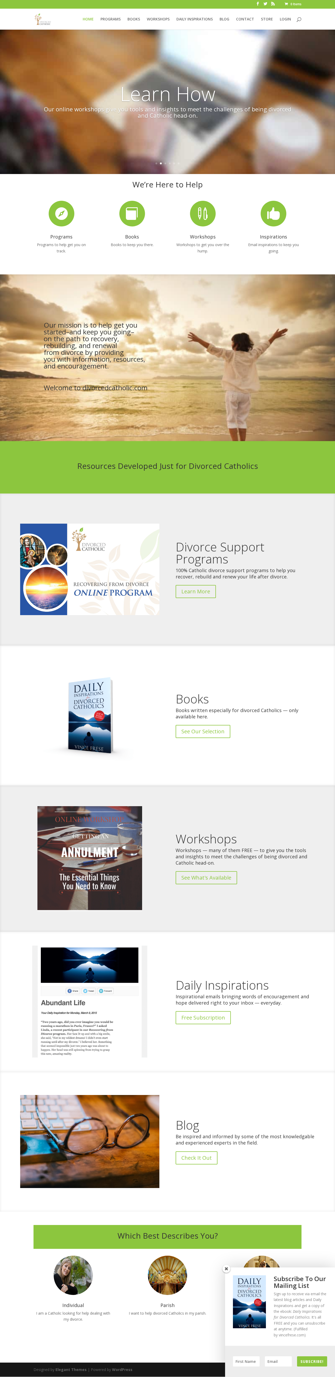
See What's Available (206, 877)
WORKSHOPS (158, 19)
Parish (167, 1305)
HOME (88, 19)
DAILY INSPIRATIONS (194, 19)
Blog (187, 1125)
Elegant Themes (71, 1369)
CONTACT (245, 19)
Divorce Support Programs (220, 553)
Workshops (203, 237)
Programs (61, 237)
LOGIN (285, 19)
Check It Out (196, 1157)
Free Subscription (203, 1017)
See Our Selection (203, 731)
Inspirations (273, 237)
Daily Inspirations (222, 985)
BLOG (224, 19)
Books (132, 237)
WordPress (122, 1369)
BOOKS (133, 19)
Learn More (195, 591)
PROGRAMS (110, 19)
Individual (73, 1305)
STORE (267, 19)
